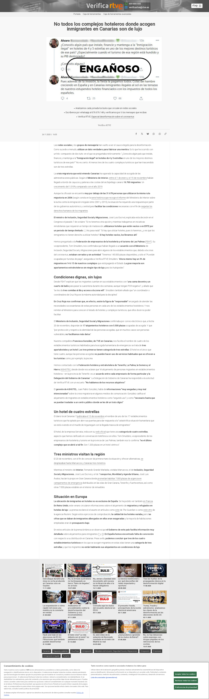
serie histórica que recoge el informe (108, 197)
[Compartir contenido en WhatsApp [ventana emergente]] (154, 133)
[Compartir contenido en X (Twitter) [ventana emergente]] (142, 133)
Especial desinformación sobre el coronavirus (112, 116)
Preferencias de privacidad (186, 687)
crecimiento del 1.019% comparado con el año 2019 (78, 186)
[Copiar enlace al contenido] (165, 133)
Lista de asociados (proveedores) (104, 677)
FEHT (148, 241)
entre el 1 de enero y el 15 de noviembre (128, 178)
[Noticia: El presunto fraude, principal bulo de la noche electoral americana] (130, 597)
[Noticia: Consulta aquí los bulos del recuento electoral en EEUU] (104, 597)
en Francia (148, 501)
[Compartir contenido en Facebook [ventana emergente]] (136, 133)
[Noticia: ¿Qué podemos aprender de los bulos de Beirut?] (130, 626)
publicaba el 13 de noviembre (90, 416)
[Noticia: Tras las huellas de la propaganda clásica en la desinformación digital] (155, 570)
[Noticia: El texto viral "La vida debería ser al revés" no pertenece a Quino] (79, 626)
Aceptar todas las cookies (185, 674)
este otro (147, 510)
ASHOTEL (66, 369)
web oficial (101, 431)
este (117, 510)
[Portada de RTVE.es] (197, 6)
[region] (104, 680)
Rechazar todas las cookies (186, 681)
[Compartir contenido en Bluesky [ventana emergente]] (148, 133)
